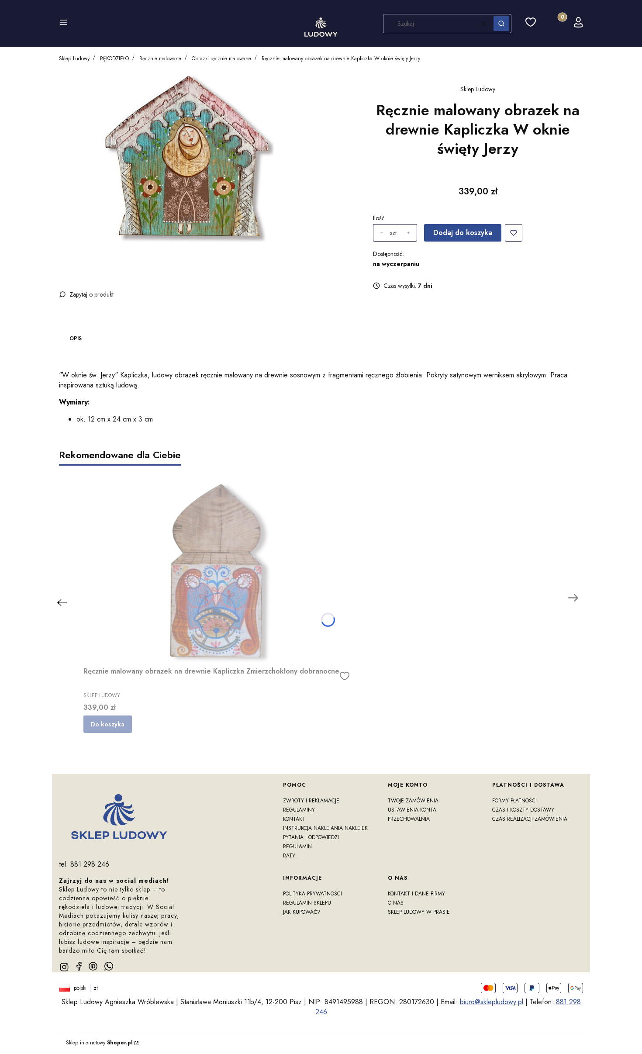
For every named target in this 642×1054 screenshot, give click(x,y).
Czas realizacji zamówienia (529, 819)
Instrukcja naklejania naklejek (325, 828)
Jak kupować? (301, 912)
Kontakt (294, 819)
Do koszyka (107, 724)
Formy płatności (514, 801)
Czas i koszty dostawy (523, 810)
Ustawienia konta (412, 810)
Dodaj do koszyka (462, 233)
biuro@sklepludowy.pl (491, 1002)
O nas (396, 903)
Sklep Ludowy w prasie (419, 912)
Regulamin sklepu (307, 903)
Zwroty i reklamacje (311, 801)
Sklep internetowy (99, 1043)
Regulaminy (299, 810)
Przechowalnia (409, 819)
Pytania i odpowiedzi (311, 837)
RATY (289, 856)
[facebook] (79, 966)
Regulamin (297, 846)
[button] (63, 23)
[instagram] (64, 967)
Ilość (379, 218)
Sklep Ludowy (74, 58)
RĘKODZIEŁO (114, 58)
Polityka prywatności (312, 894)
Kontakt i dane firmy (416, 894)
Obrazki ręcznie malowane (221, 58)
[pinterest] (93, 966)
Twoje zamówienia (413, 801)
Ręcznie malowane (160, 58)
